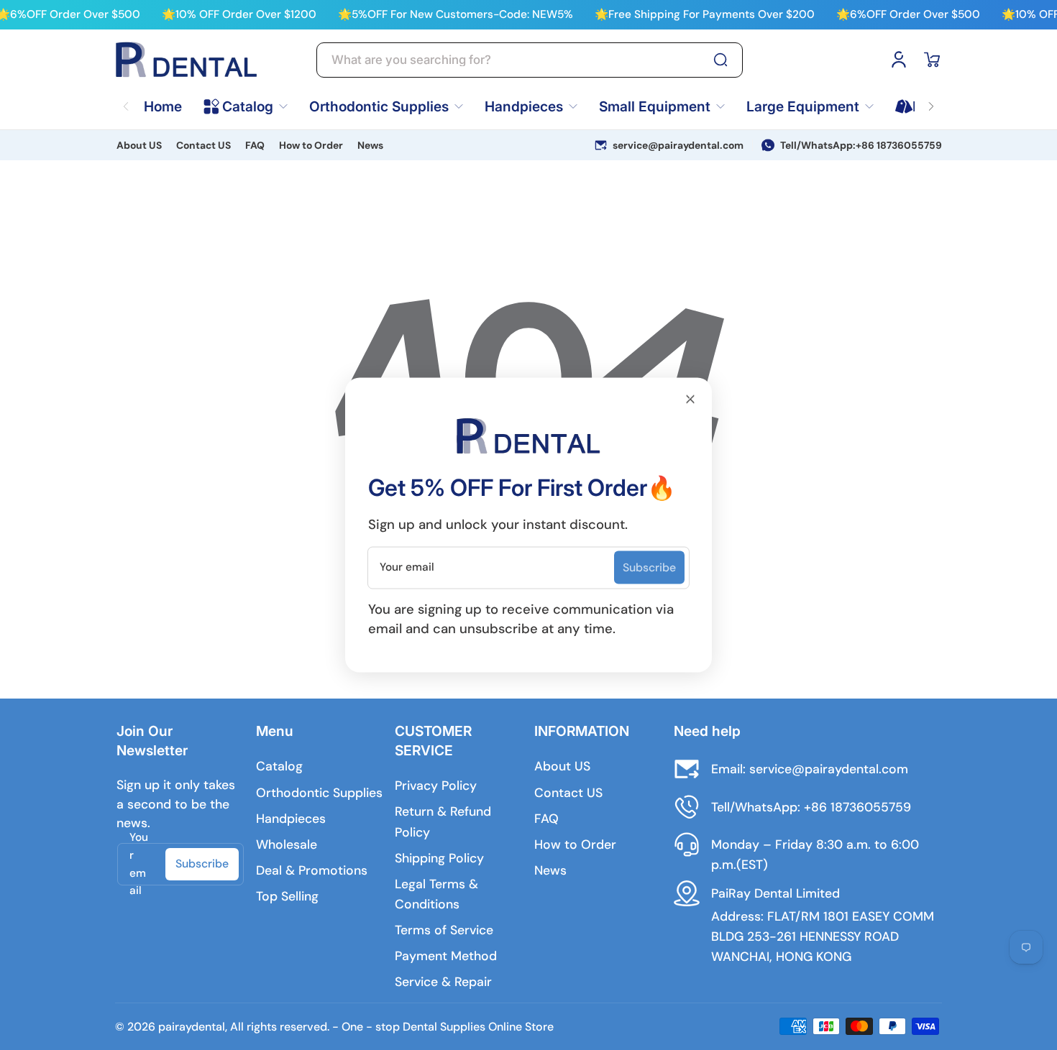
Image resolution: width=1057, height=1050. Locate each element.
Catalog (279, 766)
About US (139, 145)
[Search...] (720, 59)
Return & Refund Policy (443, 821)
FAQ (255, 145)
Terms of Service (444, 930)
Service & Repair (443, 982)
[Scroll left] (126, 98)
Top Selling (287, 896)
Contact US (203, 145)
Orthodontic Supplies (319, 793)
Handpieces (291, 818)
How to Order (311, 145)
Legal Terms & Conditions (436, 894)
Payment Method (446, 956)
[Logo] (187, 59)
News (370, 145)
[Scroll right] (931, 98)
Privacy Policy (436, 785)
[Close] (690, 399)
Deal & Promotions (311, 870)
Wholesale (286, 844)
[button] (932, 60)
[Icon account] (898, 59)
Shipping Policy (439, 858)
